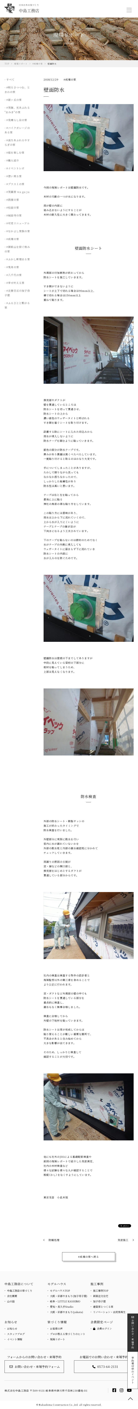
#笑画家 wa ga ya (18, 192)
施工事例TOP (100, 1290)
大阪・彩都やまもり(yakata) (66, 1312)
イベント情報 (14, 1339)
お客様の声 (56, 1328)
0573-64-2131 (107, 1366)
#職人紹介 (12, 160)
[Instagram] (122, 1390)
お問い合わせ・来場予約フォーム (37, 1366)
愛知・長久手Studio (61, 1306)
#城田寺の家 (14, 215)
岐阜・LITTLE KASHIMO (65, 1301)
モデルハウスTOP (60, 1290)
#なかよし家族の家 (18, 231)
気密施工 (123, 1240)
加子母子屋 (99, 1301)
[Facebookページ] (114, 1390)
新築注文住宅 (100, 1296)
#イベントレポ (15, 168)
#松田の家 (12, 207)
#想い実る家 (14, 176)
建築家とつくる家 (103, 1306)
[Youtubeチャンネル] (129, 1390)
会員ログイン (104, 1328)
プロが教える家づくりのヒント (67, 1334)
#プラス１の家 (15, 184)
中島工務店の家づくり (19, 1290)
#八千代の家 (14, 275)
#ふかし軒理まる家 (18, 259)
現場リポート (57, 1339)
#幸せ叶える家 (15, 282)
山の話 (11, 1301)
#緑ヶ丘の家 (14, 99)
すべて (10, 79)
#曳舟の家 (12, 267)
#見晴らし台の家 (16, 120)
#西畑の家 (12, 199)
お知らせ (12, 1328)
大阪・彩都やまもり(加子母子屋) (68, 1296)
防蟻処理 (54, 1240)
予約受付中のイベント (132, 1370)
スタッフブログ (16, 1334)
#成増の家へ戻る (88, 1256)
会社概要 (12, 1296)
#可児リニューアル (18, 223)
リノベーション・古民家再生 (109, 1312)
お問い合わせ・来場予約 (132, 1334)
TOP (130, 1399)
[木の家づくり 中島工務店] (22, 8)
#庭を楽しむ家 (15, 152)
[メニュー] (129, 10)
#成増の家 (70, 79)
